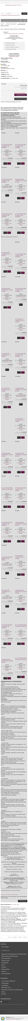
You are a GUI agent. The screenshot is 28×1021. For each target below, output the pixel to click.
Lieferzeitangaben (5, 983)
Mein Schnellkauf (5, 946)
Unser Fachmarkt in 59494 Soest (8, 981)
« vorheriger (14, 937)
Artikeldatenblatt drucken (10, 43)
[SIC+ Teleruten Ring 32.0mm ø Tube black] (14, 33)
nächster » (20, 937)
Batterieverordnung (5, 969)
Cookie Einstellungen (5, 973)
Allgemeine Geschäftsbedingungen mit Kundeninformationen (13, 954)
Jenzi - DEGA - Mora (15, 904)
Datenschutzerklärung (5, 958)
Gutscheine (3, 967)
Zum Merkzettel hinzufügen (20, 98)
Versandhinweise (4, 985)
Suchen (24, 13)
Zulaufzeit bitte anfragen (14, 56)
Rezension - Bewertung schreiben (12, 47)
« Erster (9, 937)
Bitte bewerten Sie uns (6, 987)
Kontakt (3, 964)
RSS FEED (3, 994)
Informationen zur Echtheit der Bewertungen (13, 1019)
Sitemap (3, 991)
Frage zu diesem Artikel (10, 45)
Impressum (3, 971)
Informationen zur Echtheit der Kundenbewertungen (9, 894)
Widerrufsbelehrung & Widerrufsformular (9, 956)
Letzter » (25, 937)
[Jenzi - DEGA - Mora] (6, 80)
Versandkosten (24, 87)
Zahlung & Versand (5, 960)
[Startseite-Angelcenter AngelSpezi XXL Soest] (14, 5)
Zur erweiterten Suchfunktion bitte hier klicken (10, 15)
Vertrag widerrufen (5, 950)
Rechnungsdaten (4, 962)
